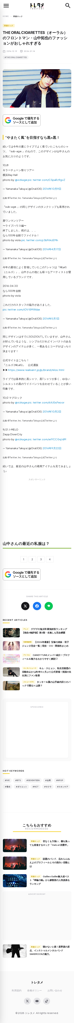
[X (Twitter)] (27, 1001)
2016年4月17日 (52, 249)
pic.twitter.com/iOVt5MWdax (21, 309)
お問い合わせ (54, 990)
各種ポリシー (34, 990)
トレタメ (37, 982)
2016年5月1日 (51, 318)
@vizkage (21, 179)
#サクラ (47, 786)
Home (6, 16)
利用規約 (17, 990)
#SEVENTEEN (33, 780)
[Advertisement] (37, 512)
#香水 (7, 786)
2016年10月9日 (52, 188)
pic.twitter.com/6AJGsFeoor (46, 402)
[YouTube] (37, 1001)
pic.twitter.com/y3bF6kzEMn (39, 240)
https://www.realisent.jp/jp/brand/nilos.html (36, 369)
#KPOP (59, 780)
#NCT (36, 786)
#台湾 (48, 780)
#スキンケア (62, 786)
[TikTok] (46, 1001)
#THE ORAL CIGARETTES (15, 57)
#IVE (7, 780)
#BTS (18, 780)
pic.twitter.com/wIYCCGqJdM (47, 439)
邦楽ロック (8, 25)
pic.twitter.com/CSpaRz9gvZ (46, 179)
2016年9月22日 (52, 448)
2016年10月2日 (52, 411)
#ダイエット (21, 786)
